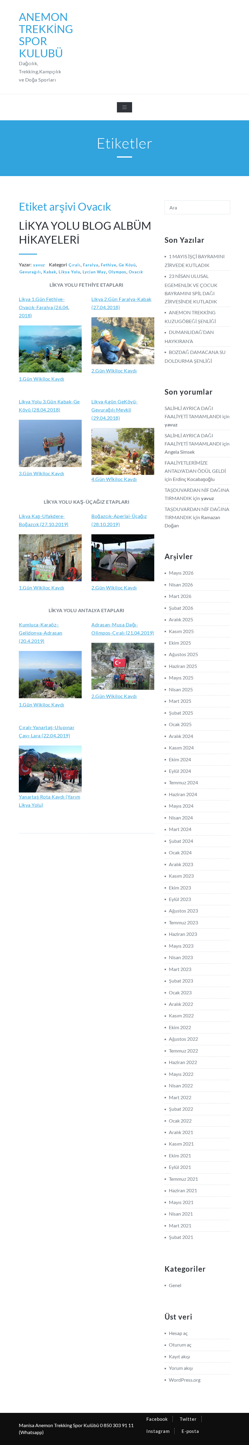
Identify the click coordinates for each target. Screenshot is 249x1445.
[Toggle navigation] (124, 107)
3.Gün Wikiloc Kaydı (41, 473)
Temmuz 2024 (183, 782)
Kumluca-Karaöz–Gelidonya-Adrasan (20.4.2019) (41, 633)
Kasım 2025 (181, 631)
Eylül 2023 (180, 899)
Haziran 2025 (183, 666)
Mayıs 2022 (181, 1074)
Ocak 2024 (180, 852)
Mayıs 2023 (181, 946)
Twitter (188, 1419)
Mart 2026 (180, 596)
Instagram (158, 1431)
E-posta (190, 1431)
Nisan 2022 (181, 1085)
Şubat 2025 (181, 713)
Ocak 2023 (180, 992)
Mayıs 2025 (181, 677)
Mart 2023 (180, 969)
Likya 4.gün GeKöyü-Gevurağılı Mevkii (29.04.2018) (114, 410)
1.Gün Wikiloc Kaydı (41, 379)
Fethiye (108, 264)
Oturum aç (180, 1344)
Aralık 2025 (181, 619)
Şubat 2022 (181, 1109)
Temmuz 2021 (183, 1179)
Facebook (157, 1419)
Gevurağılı (30, 271)
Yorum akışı (181, 1368)
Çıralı (74, 264)
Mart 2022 (180, 1097)
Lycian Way (94, 271)
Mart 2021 (180, 1225)
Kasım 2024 (181, 747)
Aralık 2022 (181, 1004)
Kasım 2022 (181, 1015)
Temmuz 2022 (183, 1050)
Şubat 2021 (181, 1237)
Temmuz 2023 (183, 922)
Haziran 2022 (183, 1062)
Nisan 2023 (181, 957)
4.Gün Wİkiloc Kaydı (114, 479)
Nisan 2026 (181, 584)
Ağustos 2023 (183, 910)
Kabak (49, 271)
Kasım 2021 (181, 1143)
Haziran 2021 (183, 1190)
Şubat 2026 (181, 608)
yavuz (39, 264)
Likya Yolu (69, 271)
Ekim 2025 (180, 643)
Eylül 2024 (180, 771)
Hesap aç (178, 1333)
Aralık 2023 (181, 864)
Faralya (90, 264)
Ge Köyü (127, 264)
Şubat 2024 (181, 841)
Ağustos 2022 (183, 1039)
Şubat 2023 (181, 980)
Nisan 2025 (181, 689)
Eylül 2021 (180, 1167)
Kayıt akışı (179, 1356)
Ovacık (136, 271)
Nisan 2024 (181, 817)
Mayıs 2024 (181, 806)
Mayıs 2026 (181, 573)
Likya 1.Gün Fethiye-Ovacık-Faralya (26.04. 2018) (44, 307)
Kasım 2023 (181, 876)
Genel (175, 1285)
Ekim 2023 (180, 887)
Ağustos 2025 (183, 654)
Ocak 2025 (180, 724)
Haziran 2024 (183, 794)
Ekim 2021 (180, 1155)
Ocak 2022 (180, 1120)
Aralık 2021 (181, 1132)
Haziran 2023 (183, 934)
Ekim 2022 (180, 1027)
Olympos (117, 271)
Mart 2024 (180, 829)
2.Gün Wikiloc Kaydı (114, 370)
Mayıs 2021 (181, 1202)
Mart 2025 (180, 701)
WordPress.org (184, 1380)
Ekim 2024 (180, 759)
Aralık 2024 (181, 736)
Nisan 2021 (181, 1213)
